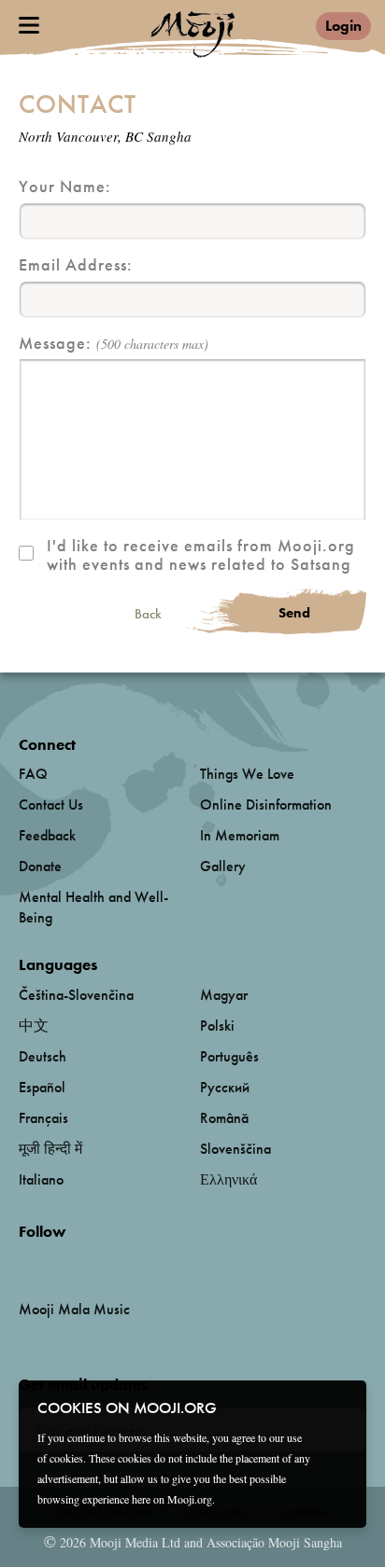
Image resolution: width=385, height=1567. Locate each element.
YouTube (59, 1262)
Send (294, 612)
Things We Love (247, 774)
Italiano (41, 1179)
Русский (225, 1087)
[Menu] (29, 25)
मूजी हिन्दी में (50, 1148)
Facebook (24, 1262)
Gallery (223, 866)
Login (343, 25)
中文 (34, 1025)
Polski (217, 1025)
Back (148, 614)
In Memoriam (239, 835)
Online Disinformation (266, 804)
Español (42, 1087)
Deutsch (42, 1056)
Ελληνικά (228, 1179)
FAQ (33, 774)
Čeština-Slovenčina (76, 995)
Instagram (98, 1262)
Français (43, 1118)
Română (224, 1118)
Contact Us (51, 804)
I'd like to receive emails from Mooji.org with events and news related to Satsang (201, 555)
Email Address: (76, 265)
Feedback (47, 835)
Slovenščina (235, 1148)
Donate (40, 866)
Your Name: (65, 187)
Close (340, 1406)
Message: (113, 344)
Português (229, 1056)
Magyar (224, 995)
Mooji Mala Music (74, 1309)
